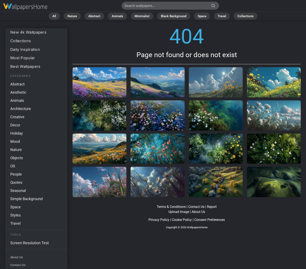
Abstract (94, 16)
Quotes (16, 182)
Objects (16, 158)
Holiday (16, 133)
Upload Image (178, 212)
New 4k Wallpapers (28, 32)
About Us (16, 257)
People (16, 174)
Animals (117, 16)
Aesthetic (18, 92)
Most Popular (22, 58)
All (54, 16)
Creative (17, 117)
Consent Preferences (209, 220)
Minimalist (142, 16)
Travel (222, 16)
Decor (15, 125)
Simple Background (26, 199)
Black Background (173, 16)
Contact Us (17, 265)
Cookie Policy (182, 220)
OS (12, 166)
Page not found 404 (25, 6)
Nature (72, 16)
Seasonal (18, 190)
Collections (245, 16)
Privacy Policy (158, 220)
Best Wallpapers (25, 66)
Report (212, 207)
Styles (15, 215)
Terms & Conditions (171, 207)
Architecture (20, 108)
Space (202, 16)
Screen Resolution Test (29, 243)
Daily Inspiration (25, 49)
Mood (15, 141)
